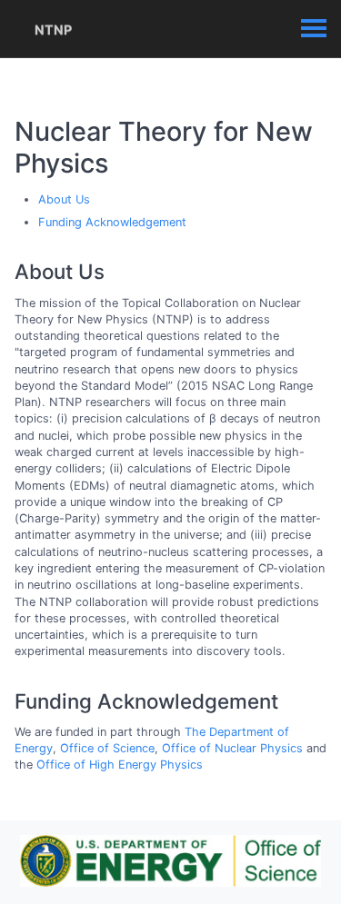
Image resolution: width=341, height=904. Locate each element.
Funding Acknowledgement (112, 222)
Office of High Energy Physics (119, 764)
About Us (64, 199)
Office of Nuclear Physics (232, 748)
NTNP (53, 29)
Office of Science (107, 748)
